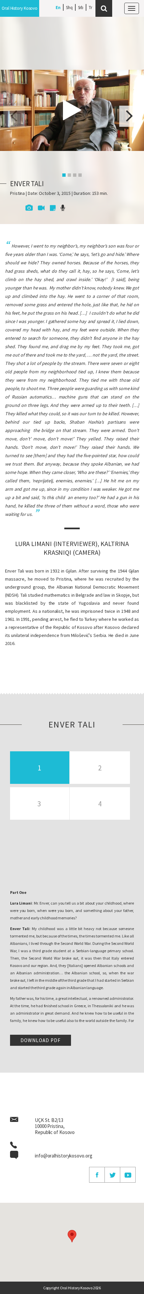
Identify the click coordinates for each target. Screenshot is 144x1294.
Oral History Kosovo (20, 8)
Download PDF (40, 1040)
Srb (81, 7)
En (58, 7)
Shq (69, 7)
